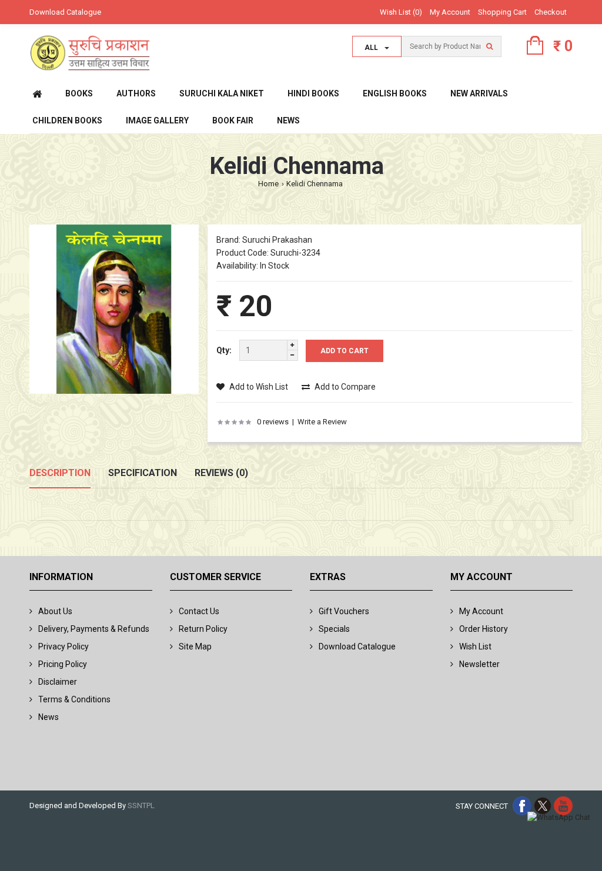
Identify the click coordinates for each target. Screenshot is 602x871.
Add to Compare (344, 386)
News (48, 717)
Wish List (475, 646)
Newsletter (479, 664)
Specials (334, 629)
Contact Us (199, 611)
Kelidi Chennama (314, 183)
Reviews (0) (221, 472)
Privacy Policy (63, 646)
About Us (55, 611)
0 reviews (273, 421)
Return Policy (203, 629)
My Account (450, 12)
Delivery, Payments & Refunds (93, 629)
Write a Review (322, 421)
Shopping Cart (502, 12)
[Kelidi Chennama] (114, 311)
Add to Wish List (258, 386)
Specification (142, 472)
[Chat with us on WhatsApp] (558, 818)
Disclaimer (57, 681)
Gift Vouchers (344, 611)
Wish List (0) (401, 12)
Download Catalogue (65, 12)
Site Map (195, 646)
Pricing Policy (62, 664)
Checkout (550, 12)
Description (60, 472)
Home (268, 183)
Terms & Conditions (74, 699)
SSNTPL (141, 805)
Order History (483, 629)
